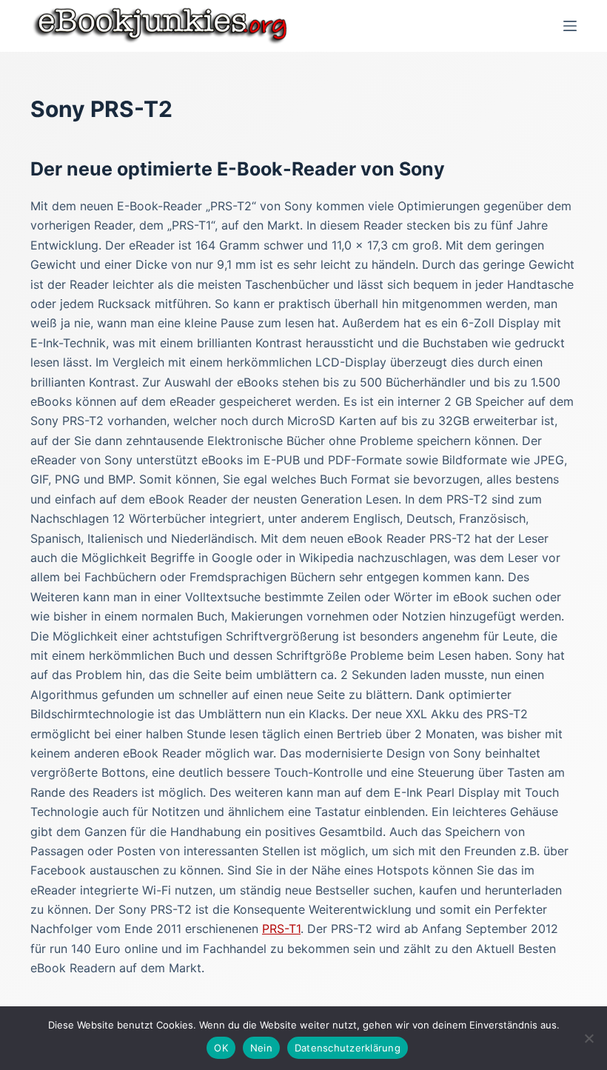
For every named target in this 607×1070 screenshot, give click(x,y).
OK (221, 1048)
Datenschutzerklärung (347, 1048)
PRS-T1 (281, 928)
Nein (261, 1048)
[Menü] (570, 26)
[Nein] (588, 1038)
